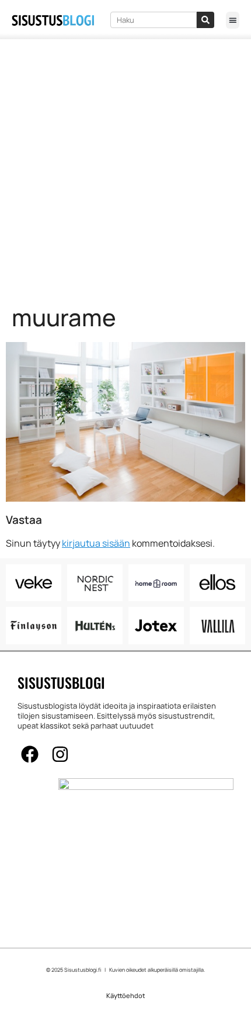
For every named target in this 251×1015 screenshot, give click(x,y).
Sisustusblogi (61, 682)
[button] (232, 20)
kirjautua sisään (96, 543)
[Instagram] (60, 754)
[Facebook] (30, 754)
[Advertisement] (125, 170)
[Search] (205, 20)
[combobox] (153, 20)
